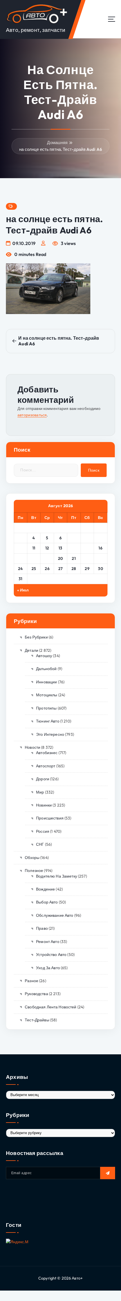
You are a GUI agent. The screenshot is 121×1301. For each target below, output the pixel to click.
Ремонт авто (47, 941)
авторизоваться (32, 415)
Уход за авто (48, 967)
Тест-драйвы (37, 1019)
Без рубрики (36, 637)
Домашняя (57, 142)
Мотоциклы (46, 694)
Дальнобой (46, 668)
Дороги (42, 778)
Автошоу (44, 655)
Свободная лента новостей (50, 1007)
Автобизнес (46, 752)
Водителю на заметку (56, 876)
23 (100, 558)
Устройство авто (51, 954)
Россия (42, 831)
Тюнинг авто (47, 721)
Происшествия (50, 818)
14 (74, 548)
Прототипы (46, 708)
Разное (31, 980)
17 (20, 558)
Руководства (36, 993)
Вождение (45, 889)
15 (87, 548)
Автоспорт (45, 765)
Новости (32, 747)
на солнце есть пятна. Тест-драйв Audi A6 (60, 149)
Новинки (44, 805)
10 (20, 548)
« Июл (23, 590)
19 (47, 558)
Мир (40, 792)
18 (34, 558)
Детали (31, 650)
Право (42, 928)
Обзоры (32, 857)
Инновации (46, 681)
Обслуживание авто (54, 915)
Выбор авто (47, 902)
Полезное (34, 870)
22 (87, 558)
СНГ (40, 844)
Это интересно (50, 734)
